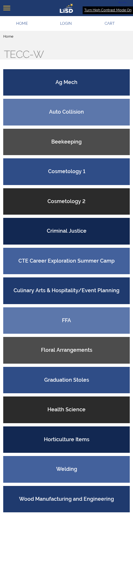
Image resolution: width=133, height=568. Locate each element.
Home (8, 36)
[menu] (7, 8)
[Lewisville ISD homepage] (66, 8)
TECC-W (24, 54)
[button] (66, 23)
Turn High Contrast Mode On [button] (107, 10)
